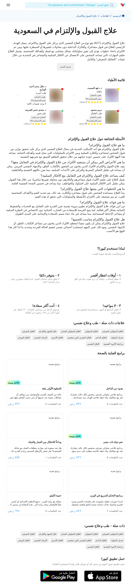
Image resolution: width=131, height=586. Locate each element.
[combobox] (108, 5)
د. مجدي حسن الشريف (35, 110)
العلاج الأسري (57, 337)
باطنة (99, 91)
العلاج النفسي (93, 344)
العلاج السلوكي (91, 331)
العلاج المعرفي (28, 331)
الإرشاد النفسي (40, 337)
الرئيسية (117, 15)
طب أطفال (96, 113)
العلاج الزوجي (24, 337)
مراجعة (83, 124)
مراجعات (83, 102)
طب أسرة (41, 92)
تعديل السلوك (117, 337)
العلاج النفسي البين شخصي (79, 337)
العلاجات (105, 15)
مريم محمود (96, 110)
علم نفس (41, 113)
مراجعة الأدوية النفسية (113, 344)
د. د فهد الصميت (94, 88)
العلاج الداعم (101, 337)
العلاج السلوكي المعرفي (112, 331)
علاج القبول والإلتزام (87, 15)
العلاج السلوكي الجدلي (71, 331)
